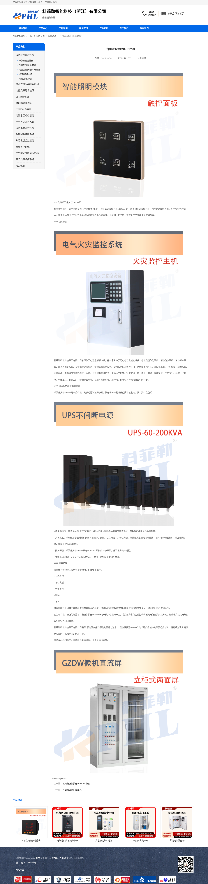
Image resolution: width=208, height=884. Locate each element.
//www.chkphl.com (59, 778)
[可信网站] (122, 880)
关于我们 (124, 28)
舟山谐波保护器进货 (72, 790)
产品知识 (104, 28)
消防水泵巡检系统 (25, 115)
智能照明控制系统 (25, 134)
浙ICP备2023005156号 (26, 863)
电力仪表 (20, 165)
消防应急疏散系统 (25, 55)
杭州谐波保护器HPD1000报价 (76, 783)
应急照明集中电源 (104, 840)
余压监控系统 (23, 147)
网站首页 (23, 28)
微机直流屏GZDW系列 (27, 84)
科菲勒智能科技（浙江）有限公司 (29, 36)
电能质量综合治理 (25, 90)
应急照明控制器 (26, 60)
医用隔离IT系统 (24, 103)
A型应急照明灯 (25, 79)
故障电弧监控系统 (25, 140)
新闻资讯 (83, 28)
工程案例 (63, 28)
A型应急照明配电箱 (27, 65)
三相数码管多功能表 (31, 840)
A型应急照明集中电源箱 (29, 70)
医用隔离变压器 (140, 840)
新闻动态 (52, 36)
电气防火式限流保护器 (27, 153)
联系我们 (144, 28)
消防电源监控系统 (25, 128)
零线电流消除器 (177, 840)
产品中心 (43, 28)
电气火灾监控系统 (25, 122)
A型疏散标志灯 (25, 74)
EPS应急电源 (22, 97)
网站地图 (20, 870)
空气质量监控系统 (25, 159)
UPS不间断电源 (23, 109)
